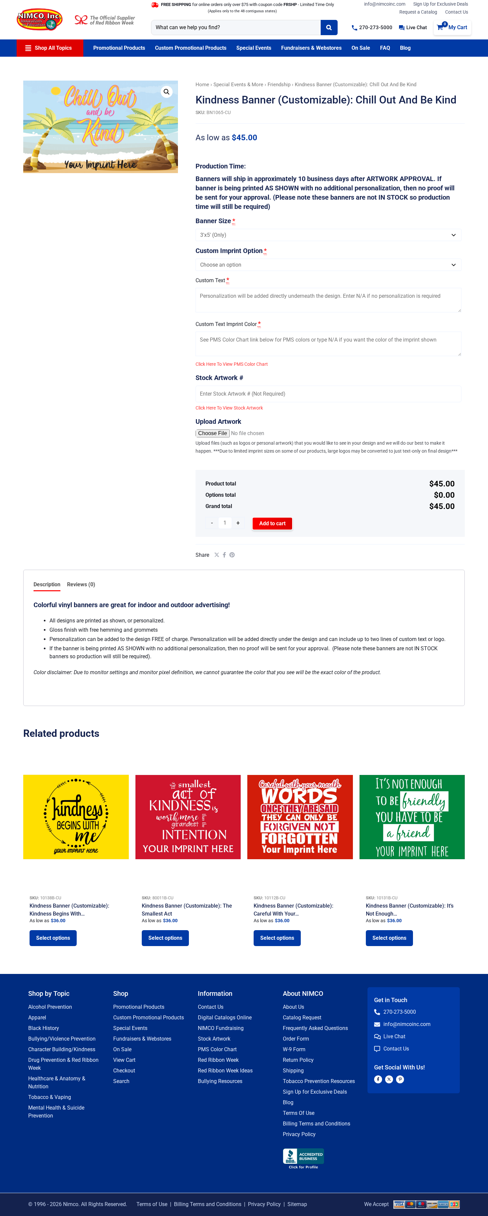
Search (121, 1081)
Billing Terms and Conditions (316, 1123)
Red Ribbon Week (218, 1060)
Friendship (279, 85)
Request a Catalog (418, 12)
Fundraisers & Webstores (142, 1039)
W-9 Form (294, 1049)
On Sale (122, 1049)
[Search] (329, 27)
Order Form (296, 1039)
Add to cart (272, 523)
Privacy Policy (299, 1134)
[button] (372, 27)
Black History (43, 1028)
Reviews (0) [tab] (81, 584)
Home (202, 85)
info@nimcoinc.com (384, 4)
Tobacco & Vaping (49, 1097)
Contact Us (456, 12)
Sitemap (297, 1204)
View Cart (124, 1060)
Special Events (130, 1028)
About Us (293, 1007)
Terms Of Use (298, 1113)
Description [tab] (47, 584)
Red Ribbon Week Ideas (225, 1070)
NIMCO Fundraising (221, 1028)
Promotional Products (138, 1007)
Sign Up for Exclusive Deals (440, 4)
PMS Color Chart (217, 1049)
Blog (288, 1102)
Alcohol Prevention (50, 1007)
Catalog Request (302, 1017)
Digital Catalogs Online (225, 1017)
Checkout (124, 1070)
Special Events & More (238, 85)
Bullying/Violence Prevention (62, 1039)
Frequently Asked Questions (315, 1028)
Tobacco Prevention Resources (319, 1081)
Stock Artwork (214, 1039)
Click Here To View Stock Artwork (229, 408)
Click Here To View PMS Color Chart (232, 364)
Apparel (37, 1017)
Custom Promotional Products (148, 1017)
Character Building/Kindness (61, 1049)
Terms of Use (151, 1204)
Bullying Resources (220, 1081)
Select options (53, 938)
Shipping (293, 1070)
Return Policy (298, 1060)
